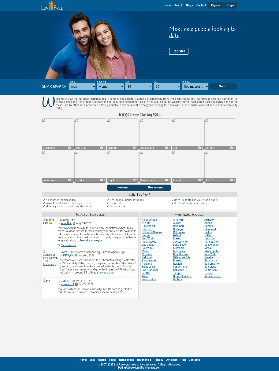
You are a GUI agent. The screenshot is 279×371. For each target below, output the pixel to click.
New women (155, 187)
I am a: (72, 81)
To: (155, 81)
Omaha (208, 257)
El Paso (208, 235)
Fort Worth (148, 238)
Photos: (186, 81)
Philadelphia (149, 260)
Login (230, 5)
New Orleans (180, 254)
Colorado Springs (152, 232)
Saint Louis (148, 266)
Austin (208, 223)
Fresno (177, 238)
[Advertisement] (139, 328)
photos (188, 200)
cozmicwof (67, 284)
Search (178, 5)
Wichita (177, 279)
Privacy (158, 360)
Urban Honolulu (182, 276)
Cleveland (210, 229)
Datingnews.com (151, 367)
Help (183, 360)
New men (122, 187)
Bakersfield (148, 226)
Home (167, 5)
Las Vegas (148, 244)
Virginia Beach (212, 276)
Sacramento (211, 263)
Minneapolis (211, 251)
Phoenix (178, 260)
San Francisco (150, 270)
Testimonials (144, 360)
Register (216, 5)
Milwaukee (179, 251)
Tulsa (145, 276)
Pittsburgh (210, 260)
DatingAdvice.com (129, 367)
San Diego (210, 266)
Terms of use (126, 360)
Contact (201, 5)
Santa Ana (210, 270)
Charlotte (147, 229)
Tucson (208, 273)
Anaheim (178, 219)
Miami (145, 251)
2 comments (68, 245)
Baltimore (178, 226)
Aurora (177, 223)
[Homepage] (52, 5)
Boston (208, 226)
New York (210, 254)
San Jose (178, 270)
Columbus (179, 232)
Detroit (177, 235)
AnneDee (66, 223)
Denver (146, 235)
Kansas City (211, 241)
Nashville (147, 254)
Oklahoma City (181, 257)
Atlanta (146, 223)
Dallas (208, 232)
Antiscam (171, 360)
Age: (127, 81)
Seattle (146, 273)
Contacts (194, 360)
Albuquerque (149, 219)
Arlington (209, 219)
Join (92, 360)
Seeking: (101, 81)
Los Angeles (211, 244)
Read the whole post (91, 240)
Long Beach (180, 244)
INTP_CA (68, 255)
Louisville (147, 248)
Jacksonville (180, 241)
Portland (147, 263)
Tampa (177, 273)
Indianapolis (149, 241)
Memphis (178, 248)
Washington (149, 279)
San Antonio (180, 266)
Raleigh (177, 263)
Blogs (189, 5)
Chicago (178, 229)
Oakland (147, 257)
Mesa (207, 248)
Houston (209, 238)
